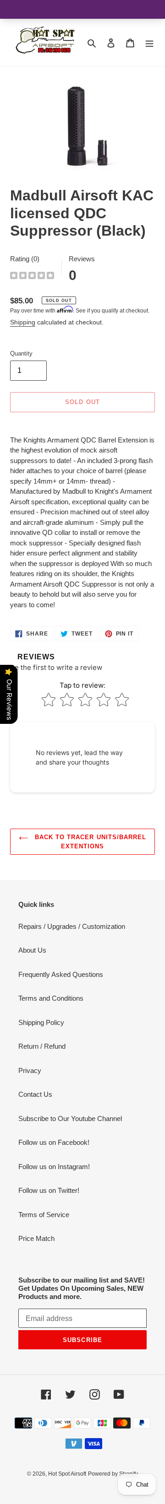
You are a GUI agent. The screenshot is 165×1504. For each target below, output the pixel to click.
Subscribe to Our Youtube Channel (70, 1118)
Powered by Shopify (113, 1474)
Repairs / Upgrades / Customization (71, 926)
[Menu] (149, 43)
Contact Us (35, 1094)
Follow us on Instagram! (54, 1166)
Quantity (21, 353)
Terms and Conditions (50, 998)
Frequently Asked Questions (60, 974)
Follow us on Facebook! (53, 1142)
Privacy (29, 1070)
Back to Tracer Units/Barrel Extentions (89, 842)
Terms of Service (43, 1214)
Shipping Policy (41, 1022)
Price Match (36, 1238)
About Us (32, 950)
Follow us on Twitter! (48, 1190)
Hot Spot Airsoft (67, 1474)
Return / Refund (42, 1046)
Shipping (22, 322)
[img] (32, 276)
